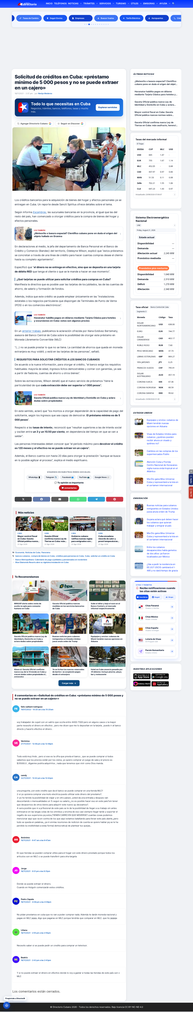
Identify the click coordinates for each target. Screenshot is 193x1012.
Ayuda (163, 3)
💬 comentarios (69, 488)
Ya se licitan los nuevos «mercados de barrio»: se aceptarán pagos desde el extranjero (68, 671)
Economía (19, 552)
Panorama (45, 552)
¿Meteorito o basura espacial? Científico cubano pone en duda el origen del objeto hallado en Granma (156, 83)
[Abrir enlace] (140, 422)
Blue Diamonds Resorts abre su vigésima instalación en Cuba (42, 562)
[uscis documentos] (140, 566)
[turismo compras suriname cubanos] (140, 521)
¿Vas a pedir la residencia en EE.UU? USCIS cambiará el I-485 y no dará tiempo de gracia (162, 567)
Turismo (121, 3)
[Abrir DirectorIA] (6, 1005)
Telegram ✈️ (51, 477)
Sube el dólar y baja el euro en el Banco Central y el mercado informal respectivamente (105, 606)
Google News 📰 (102, 477)
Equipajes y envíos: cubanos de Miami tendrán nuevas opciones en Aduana (106, 638)
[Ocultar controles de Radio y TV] (191, 471)
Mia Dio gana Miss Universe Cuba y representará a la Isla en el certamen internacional (162, 482)
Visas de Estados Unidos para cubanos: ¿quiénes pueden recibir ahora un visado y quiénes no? (161, 439)
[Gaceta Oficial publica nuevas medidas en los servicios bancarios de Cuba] (69, 591)
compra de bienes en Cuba (43, 556)
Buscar (173, 4)
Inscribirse (143, 597)
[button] (191, 479)
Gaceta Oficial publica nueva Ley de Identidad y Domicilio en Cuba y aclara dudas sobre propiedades (30, 638)
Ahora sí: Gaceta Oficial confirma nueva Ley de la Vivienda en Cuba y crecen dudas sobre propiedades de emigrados (30, 672)
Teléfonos (60, 3)
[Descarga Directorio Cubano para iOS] (142, 678)
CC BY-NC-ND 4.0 (134, 1007)
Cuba (87, 556)
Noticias (73, 3)
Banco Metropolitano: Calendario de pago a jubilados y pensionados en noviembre (51, 559)
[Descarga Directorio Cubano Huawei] (160, 685)
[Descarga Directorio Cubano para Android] (160, 678)
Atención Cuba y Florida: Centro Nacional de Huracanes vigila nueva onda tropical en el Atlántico (162, 467)
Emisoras (149, 3)
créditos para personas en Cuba (70, 556)
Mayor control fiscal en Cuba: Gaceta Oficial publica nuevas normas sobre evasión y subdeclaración (154, 114)
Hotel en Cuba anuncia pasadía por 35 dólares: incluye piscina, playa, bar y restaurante (106, 671)
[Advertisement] (96, 48)
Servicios (105, 3)
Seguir (157, 597)
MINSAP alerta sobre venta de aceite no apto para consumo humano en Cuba (27, 606)
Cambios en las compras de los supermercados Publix (162, 453)
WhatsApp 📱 (34, 477)
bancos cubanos (22, 556)
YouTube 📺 (84, 477)
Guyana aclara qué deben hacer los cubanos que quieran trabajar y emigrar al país (162, 522)
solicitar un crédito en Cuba (103, 556)
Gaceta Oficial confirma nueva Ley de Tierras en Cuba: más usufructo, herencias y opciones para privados (156, 124)
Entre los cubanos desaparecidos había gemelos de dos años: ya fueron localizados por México (162, 552)
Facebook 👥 (68, 477)
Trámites (88, 3)
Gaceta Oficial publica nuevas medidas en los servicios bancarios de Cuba (68, 606)
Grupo (170, 597)
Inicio (49, 3)
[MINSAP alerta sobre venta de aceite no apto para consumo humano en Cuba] (30, 591)
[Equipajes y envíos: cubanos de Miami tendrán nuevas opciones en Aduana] (107, 624)
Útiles (134, 3)
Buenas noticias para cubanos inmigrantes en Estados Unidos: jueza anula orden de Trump (66, 638)
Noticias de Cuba (32, 552)
